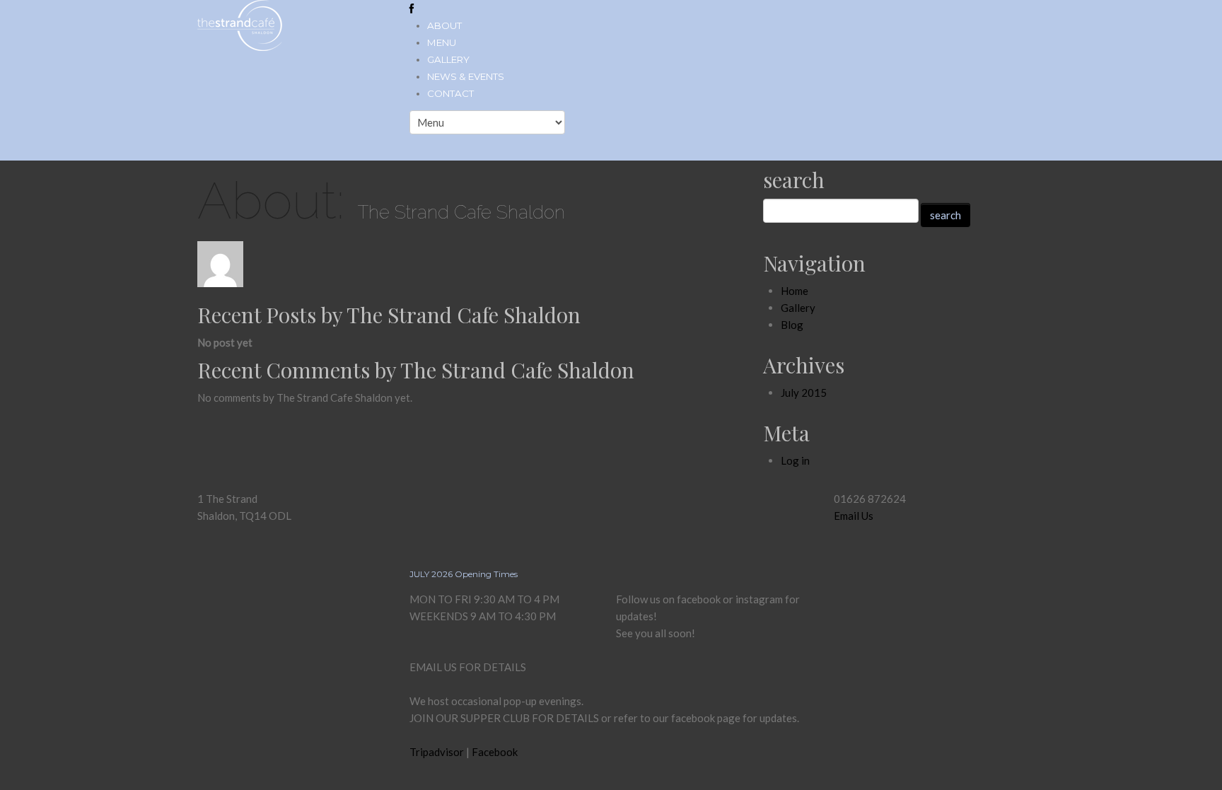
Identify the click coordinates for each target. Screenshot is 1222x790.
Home (794, 290)
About (444, 25)
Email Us (853, 515)
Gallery (448, 59)
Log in (795, 460)
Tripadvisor (436, 751)
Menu (441, 42)
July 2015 (804, 392)
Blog (792, 324)
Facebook (495, 751)
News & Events (465, 76)
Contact (450, 93)
